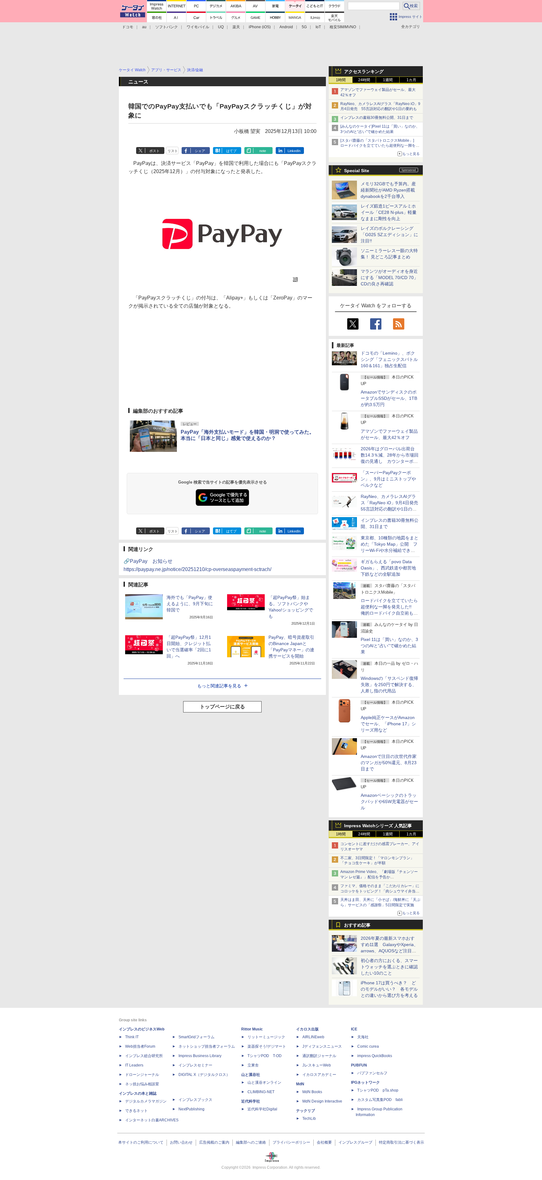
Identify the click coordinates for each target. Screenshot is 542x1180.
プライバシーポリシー (291, 1142)
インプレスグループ (355, 1142)
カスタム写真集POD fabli (380, 1100)
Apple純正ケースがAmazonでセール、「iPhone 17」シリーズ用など (388, 724)
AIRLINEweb (313, 1037)
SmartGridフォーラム (196, 1037)
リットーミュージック (266, 1037)
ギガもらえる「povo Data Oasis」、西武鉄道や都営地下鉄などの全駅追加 (388, 568)
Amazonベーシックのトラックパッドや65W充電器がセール (389, 801)
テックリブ (305, 1111)
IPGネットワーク (365, 1082)
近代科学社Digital (262, 1109)
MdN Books (312, 1092)
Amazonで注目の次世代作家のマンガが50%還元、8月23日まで (389, 762)
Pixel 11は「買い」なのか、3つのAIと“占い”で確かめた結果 (389, 645)
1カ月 (411, 80)
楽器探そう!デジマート (266, 1046)
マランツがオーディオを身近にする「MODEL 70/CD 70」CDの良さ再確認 (389, 277)
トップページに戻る (222, 706)
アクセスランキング (364, 71)
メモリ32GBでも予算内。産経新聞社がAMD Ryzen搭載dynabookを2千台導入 (388, 190)
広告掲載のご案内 (214, 1142)
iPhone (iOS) (260, 27)
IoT (318, 27)
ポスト (154, 151)
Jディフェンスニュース (322, 1046)
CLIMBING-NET (260, 1092)
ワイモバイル (198, 27)
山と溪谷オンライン (264, 1082)
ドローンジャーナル (142, 1074)
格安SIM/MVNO (343, 27)
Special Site (356, 170)
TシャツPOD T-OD (264, 1056)
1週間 (388, 80)
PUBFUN (359, 1065)
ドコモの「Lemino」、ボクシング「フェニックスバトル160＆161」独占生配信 (389, 359)
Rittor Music (252, 1029)
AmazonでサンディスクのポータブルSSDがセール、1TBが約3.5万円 (389, 398)
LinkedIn (294, 151)
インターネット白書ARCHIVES (151, 1120)
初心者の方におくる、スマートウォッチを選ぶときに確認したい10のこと (389, 967)
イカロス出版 (307, 1029)
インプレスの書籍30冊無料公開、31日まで (376, 117)
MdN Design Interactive (322, 1101)
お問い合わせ (181, 1142)
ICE (354, 1029)
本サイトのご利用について (140, 1142)
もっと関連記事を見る (219, 685)
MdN (300, 1084)
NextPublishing (191, 1109)
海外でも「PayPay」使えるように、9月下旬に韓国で (190, 603)
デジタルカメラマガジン (146, 1101)
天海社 (363, 1037)
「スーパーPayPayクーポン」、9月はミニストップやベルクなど (388, 479)
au (144, 27)
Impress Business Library (199, 1056)
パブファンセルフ (372, 1073)
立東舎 (253, 1065)
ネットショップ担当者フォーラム (206, 1046)
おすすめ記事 (357, 925)
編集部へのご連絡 (251, 1142)
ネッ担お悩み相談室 (142, 1084)
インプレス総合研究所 (144, 1056)
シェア (200, 151)
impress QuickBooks (374, 1056)
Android (286, 27)
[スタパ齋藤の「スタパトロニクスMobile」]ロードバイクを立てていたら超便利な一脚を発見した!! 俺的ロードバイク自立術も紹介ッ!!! (379, 145)
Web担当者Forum (140, 1046)
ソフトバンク (166, 27)
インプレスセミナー (195, 1065)
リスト (172, 151)
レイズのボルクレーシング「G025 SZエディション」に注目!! (389, 234)
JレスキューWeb (316, 1065)
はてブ (231, 151)
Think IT (132, 1037)
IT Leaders (134, 1065)
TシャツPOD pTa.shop (377, 1090)
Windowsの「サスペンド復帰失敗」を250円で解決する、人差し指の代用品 (389, 684)
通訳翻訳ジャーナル (319, 1056)
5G (304, 27)
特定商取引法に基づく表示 (401, 1142)
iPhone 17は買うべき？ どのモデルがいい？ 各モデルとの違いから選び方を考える (389, 989)
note (262, 151)
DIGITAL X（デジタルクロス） (204, 1074)
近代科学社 (250, 1101)
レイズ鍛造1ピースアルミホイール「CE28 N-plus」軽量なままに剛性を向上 (389, 212)
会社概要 (324, 1142)
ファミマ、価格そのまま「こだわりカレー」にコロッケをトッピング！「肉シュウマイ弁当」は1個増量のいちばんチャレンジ (379, 891)
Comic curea (368, 1046)
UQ (221, 27)
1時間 (341, 80)
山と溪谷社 (250, 1074)
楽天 (236, 27)
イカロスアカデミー (319, 1074)
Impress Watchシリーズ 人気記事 (378, 825)
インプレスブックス (195, 1100)
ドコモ (127, 27)
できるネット (136, 1111)
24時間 (364, 80)
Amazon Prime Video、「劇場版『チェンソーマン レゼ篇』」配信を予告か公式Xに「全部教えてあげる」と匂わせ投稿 (379, 877)
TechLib (309, 1118)
